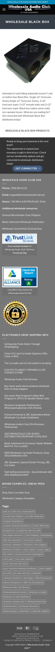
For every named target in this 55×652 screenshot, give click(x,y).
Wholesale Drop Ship (36, 602)
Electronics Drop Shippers (35, 545)
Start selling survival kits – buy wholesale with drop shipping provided (28, 473)
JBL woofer (8, 554)
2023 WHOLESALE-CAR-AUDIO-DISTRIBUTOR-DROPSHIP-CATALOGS (25, 435)
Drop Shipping (32, 535)
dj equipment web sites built (28, 531)
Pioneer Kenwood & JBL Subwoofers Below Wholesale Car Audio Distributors (27, 416)
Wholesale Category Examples (18, 498)
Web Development (43, 578)
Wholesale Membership (27, 634)
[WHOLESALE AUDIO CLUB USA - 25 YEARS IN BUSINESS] (29, 8)
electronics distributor (12, 545)
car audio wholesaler (34, 516)
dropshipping (46, 535)
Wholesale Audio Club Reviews (20, 379)
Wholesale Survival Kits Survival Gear (22, 228)
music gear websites (24, 559)
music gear (7, 559)
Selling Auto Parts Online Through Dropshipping (22, 345)
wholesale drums (10, 606)
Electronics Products (12, 549)
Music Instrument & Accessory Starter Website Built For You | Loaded (28, 444)
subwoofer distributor (12, 578)
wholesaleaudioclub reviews (15, 592)
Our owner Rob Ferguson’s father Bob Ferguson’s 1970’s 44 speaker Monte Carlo (26, 397)
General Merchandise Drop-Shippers (21, 215)
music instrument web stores (15, 564)
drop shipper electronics (13, 535)
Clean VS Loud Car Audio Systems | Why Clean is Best (25, 355)
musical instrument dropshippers (29, 554)
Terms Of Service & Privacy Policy (22, 640)
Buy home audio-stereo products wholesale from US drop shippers (26, 387)
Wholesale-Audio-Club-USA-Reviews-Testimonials (24, 425)
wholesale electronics (29, 606)
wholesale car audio (37, 592)
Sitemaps (47, 640)
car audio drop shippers (13, 516)
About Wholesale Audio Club (27, 636)
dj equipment (8, 531)
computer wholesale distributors (16, 526)
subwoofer (36, 573)
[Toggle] (51, 498)
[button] (4, 9)
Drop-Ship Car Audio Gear (16, 492)
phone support (45, 568)
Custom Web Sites (41, 526)
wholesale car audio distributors (16, 597)
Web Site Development (33, 583)
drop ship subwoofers (12, 540)
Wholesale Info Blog (27, 638)
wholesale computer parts (14, 602)
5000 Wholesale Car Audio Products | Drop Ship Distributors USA (26, 454)
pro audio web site (21, 573)
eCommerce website (32, 540)
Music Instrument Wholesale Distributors (23, 222)
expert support (44, 549)
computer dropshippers (12, 521)
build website (28, 512)
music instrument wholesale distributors (20, 568)
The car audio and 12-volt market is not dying (27, 363)
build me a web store (12, 512)
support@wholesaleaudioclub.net (27, 195)
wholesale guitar (10, 611)
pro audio (7, 573)
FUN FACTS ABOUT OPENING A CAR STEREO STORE (24, 371)
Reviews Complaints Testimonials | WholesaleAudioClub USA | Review (23, 406)
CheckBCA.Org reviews (18, 290)
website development (12, 583)
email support (29, 549)
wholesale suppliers (40, 611)
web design (28, 578)
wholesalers (24, 611)
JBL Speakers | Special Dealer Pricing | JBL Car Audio (27, 463)
